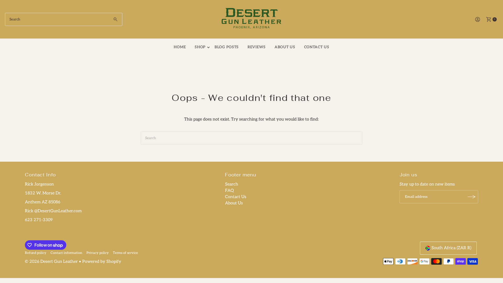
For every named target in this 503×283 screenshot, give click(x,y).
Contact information (66, 253)
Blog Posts (227, 47)
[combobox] (63, 19)
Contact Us (235, 196)
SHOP (200, 47)
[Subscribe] (471, 196)
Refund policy (35, 253)
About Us (285, 47)
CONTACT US (316, 47)
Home (180, 47)
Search (231, 184)
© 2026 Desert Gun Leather (51, 261)
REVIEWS (257, 47)
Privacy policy (97, 253)
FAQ (229, 190)
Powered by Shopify (101, 261)
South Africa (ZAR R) (451, 248)
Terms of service (125, 253)
